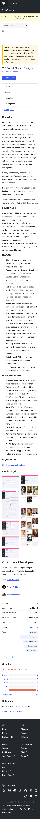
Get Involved (26, 744)
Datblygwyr (7, 752)
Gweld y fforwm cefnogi (12, 711)
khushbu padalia (13, 595)
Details (7, 86)
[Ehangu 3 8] (16, 523)
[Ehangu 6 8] (35, 478)
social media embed (30, 641)
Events (24, 748)
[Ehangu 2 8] (16, 493)
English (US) (33, 627)
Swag (24, 756)
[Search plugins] (26, 25)
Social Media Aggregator (28, 637)
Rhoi (24, 752)
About (4, 725)
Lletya (4, 733)
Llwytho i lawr (9, 78)
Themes (24, 729)
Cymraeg (11, 785)
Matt (5, 767)
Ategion (24, 733)
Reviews (8, 92)
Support (5, 748)
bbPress (6, 771)
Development (10, 104)
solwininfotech (12, 72)
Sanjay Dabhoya (13, 587)
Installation (9, 98)
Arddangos (25, 725)
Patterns (24, 737)
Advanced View (8, 657)
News (4, 729)
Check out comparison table (13, 465)
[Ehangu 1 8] (16, 478)
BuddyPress (8, 775)
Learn (4, 744)
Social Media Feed (31, 646)
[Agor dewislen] (36, 3)
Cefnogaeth (9, 109)
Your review (7, 695)
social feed (33, 632)
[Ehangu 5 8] (16, 551)
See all (35, 695)
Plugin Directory (8, 10)
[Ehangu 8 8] (35, 511)
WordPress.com (9, 763)
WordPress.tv (8, 756)
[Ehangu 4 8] (16, 539)
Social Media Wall (31, 650)
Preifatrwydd (7, 737)
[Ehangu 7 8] (35, 489)
